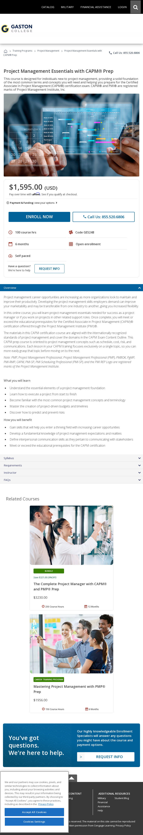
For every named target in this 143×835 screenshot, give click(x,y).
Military (102, 798)
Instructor (10, 472)
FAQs (7, 480)
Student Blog (122, 798)
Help (100, 810)
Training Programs (22, 50)
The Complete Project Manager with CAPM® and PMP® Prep (70, 586)
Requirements (13, 465)
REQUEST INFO (49, 269)
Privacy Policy (123, 825)
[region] (34, 802)
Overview (10, 288)
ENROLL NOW (39, 216)
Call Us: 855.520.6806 (124, 53)
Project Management (48, 50)
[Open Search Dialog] (135, 6)
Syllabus (9, 458)
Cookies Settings (34, 821)
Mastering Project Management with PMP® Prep (69, 689)
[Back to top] (71, 793)
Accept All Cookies (34, 812)
